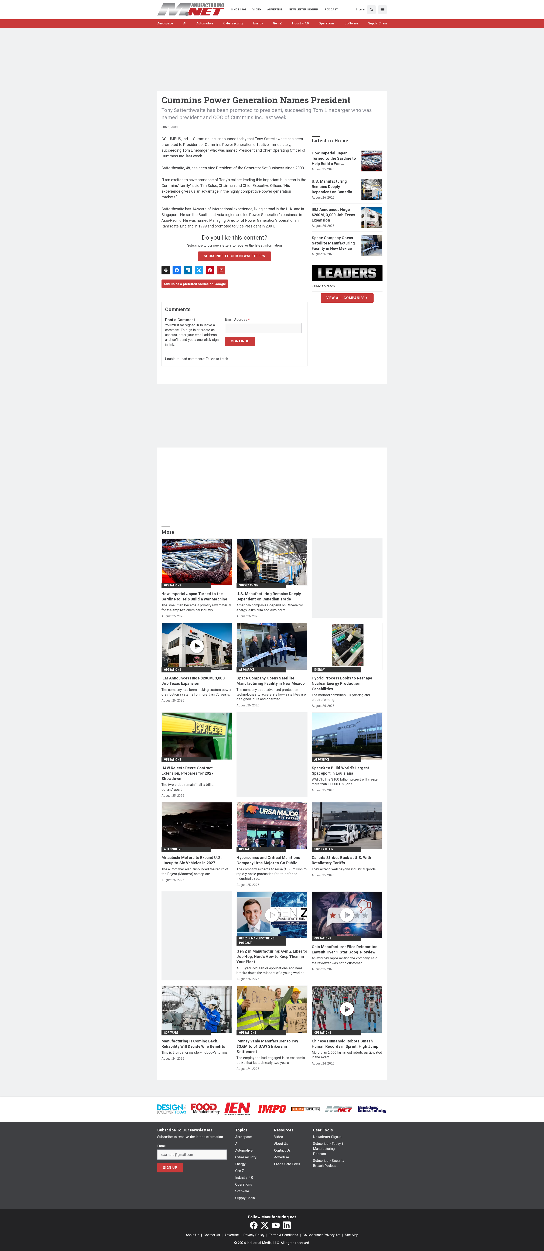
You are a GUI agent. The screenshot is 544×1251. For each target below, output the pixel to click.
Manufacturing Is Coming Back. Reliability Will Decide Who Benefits (193, 1044)
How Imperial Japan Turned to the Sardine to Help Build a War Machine (334, 159)
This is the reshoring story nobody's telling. (195, 1053)
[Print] (166, 270)
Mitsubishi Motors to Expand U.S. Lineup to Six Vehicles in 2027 (192, 860)
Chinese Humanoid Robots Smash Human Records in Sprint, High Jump (345, 1044)
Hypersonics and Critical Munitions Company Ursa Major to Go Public (268, 860)
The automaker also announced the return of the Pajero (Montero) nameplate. (195, 871)
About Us (192, 1235)
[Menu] (382, 9)
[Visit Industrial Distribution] (305, 1109)
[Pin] (210, 270)
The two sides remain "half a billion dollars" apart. (188, 787)
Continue (240, 341)
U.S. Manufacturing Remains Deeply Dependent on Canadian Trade (333, 187)
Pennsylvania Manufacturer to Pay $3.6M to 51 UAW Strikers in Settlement (267, 1046)
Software (171, 1032)
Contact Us (212, 1235)
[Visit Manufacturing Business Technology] (372, 1109)
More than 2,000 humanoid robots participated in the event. (347, 1055)
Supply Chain (248, 585)
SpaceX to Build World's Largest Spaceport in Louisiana (340, 770)
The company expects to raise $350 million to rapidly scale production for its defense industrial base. (272, 874)
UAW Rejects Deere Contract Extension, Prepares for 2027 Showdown (187, 773)
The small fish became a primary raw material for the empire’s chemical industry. (196, 607)
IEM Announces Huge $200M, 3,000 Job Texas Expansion (333, 214)
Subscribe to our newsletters (234, 256)
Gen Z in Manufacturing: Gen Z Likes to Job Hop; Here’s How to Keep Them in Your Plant (272, 956)
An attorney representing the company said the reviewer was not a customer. (344, 960)
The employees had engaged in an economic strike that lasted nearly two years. (271, 1060)
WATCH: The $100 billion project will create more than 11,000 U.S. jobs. (345, 781)
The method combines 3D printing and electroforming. (341, 697)
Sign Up (170, 1168)
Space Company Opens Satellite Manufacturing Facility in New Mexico (333, 243)
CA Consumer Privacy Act (321, 1235)
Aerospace (246, 669)
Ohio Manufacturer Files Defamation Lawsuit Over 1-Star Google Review (345, 949)
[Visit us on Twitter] (265, 1225)
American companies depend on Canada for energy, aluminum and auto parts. (270, 607)
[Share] (177, 270)
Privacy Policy (254, 1235)
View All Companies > (347, 298)
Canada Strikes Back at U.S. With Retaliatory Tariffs (341, 860)
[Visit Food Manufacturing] (205, 1109)
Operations (172, 585)
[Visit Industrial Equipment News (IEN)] (237, 1109)
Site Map (351, 1235)
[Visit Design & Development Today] (171, 1109)
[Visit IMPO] (271, 1109)
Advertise (231, 1235)
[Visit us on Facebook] (254, 1225)
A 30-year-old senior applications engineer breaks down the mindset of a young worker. (270, 970)
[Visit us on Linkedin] (287, 1225)
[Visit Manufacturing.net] (338, 1109)
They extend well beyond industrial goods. (344, 869)
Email (161, 1146)
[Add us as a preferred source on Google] (221, 270)
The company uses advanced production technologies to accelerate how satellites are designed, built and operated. (271, 694)
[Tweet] (199, 270)
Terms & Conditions (283, 1235)
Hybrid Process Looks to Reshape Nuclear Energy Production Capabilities (342, 683)
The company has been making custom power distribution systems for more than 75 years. (196, 692)
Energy (319, 669)
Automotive (173, 849)
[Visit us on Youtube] (276, 1225)
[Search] (371, 9)
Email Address (237, 319)
